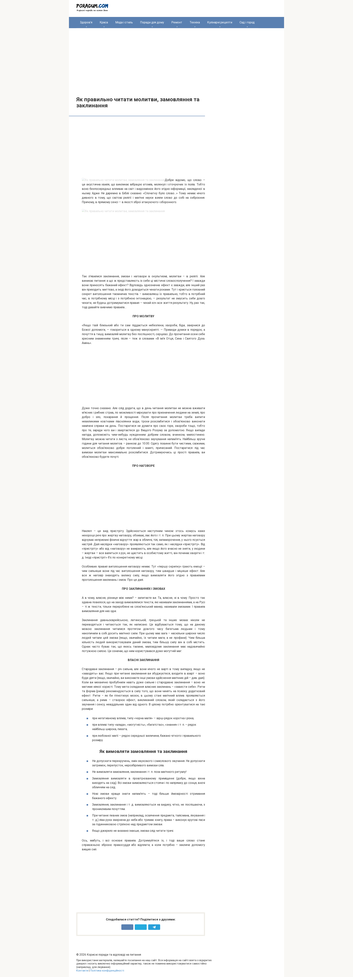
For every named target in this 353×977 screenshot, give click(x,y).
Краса (104, 22)
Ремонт (176, 22)
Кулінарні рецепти (219, 22)
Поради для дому (152, 22)
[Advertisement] (176, 59)
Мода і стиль (124, 22)
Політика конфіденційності (107, 970)
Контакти (82, 970)
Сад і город (247, 22)
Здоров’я (86, 22)
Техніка (195, 22)
